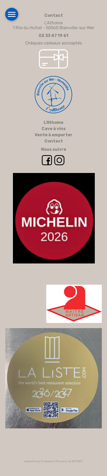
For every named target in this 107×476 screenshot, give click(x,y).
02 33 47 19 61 (53, 35)
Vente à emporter (53, 134)
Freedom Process (54, 461)
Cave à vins (54, 128)
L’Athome (53, 122)
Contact (53, 141)
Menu (11, 14)
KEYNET (77, 461)
